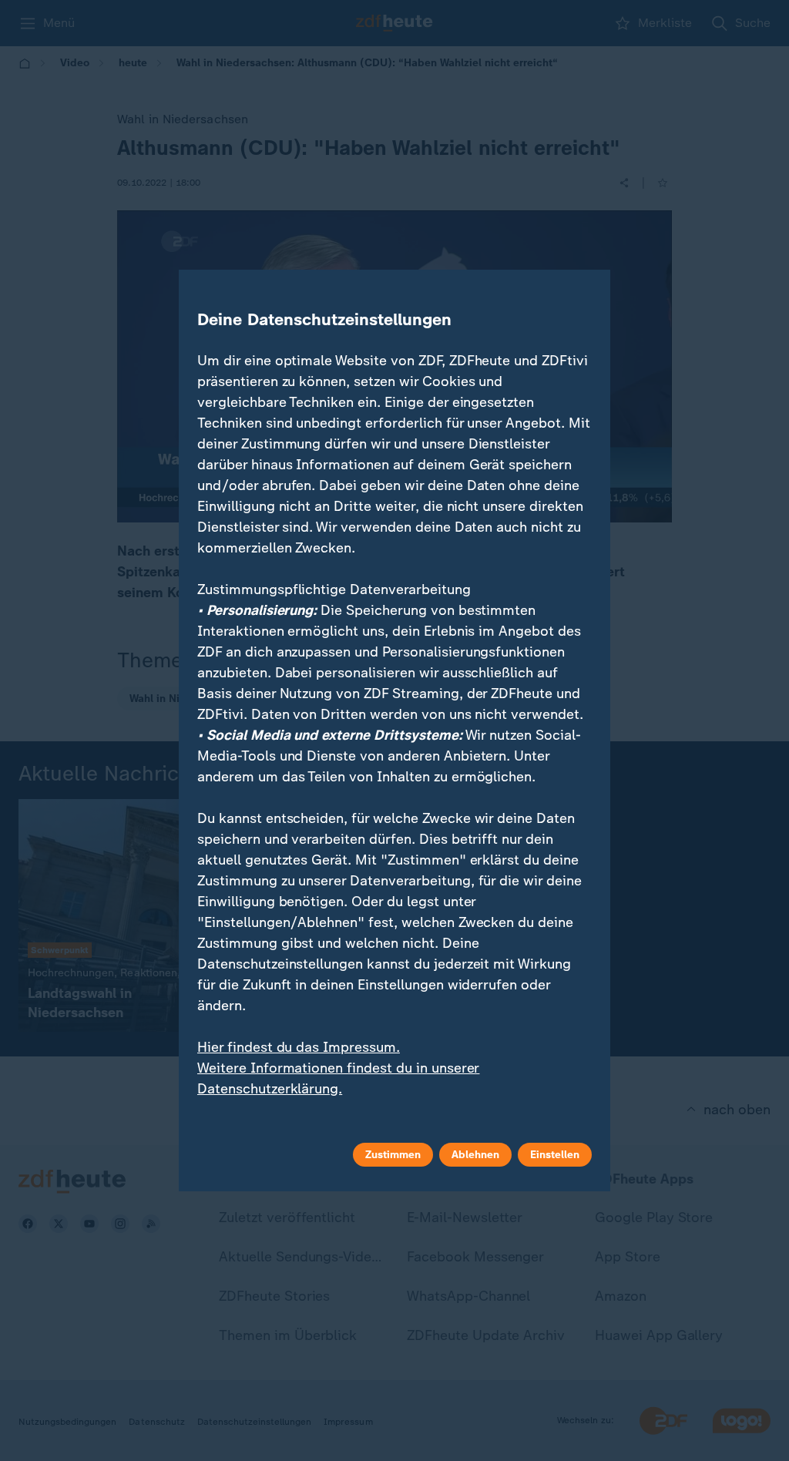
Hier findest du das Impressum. (298, 1047)
